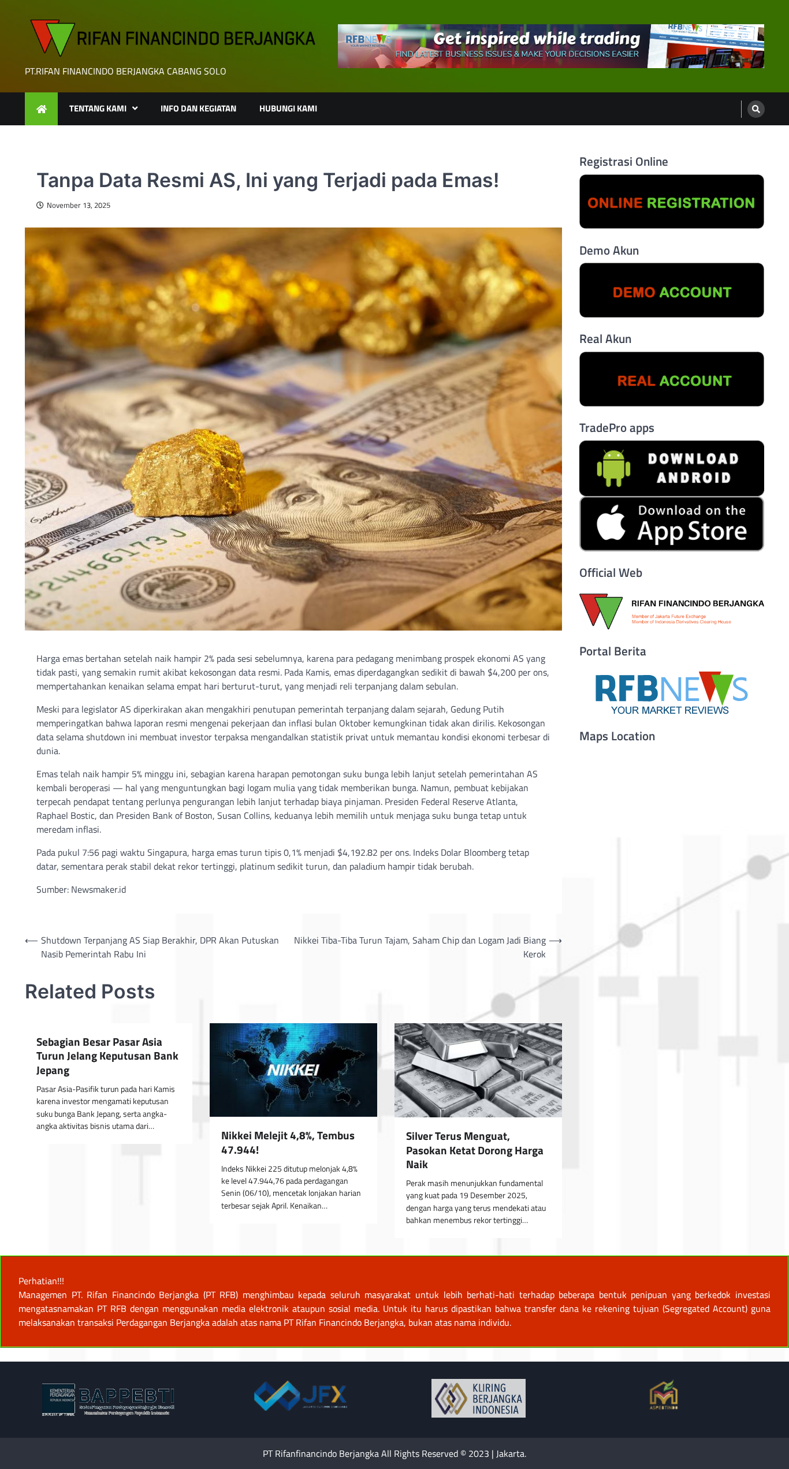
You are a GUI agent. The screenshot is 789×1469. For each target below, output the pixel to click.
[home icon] (41, 108)
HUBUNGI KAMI (288, 108)
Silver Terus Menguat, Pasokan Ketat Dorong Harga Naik (475, 1150)
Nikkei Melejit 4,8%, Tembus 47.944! (288, 1142)
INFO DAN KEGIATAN (198, 108)
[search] (756, 109)
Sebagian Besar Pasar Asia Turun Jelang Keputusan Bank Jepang (107, 1056)
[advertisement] (551, 46)
